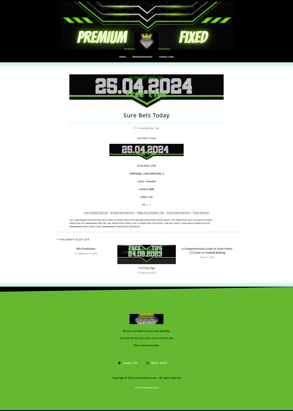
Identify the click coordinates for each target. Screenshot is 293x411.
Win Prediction (85, 249)
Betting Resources (142, 56)
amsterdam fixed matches (88, 220)
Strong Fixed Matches (122, 212)
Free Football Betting (95, 212)
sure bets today (172, 223)
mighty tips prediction (175, 220)
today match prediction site (195, 223)
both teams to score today (116, 220)
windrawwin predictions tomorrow (121, 226)
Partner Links (166, 56)
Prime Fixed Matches (178, 212)
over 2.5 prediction (141, 223)
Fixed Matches (201, 212)
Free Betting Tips (148, 128)
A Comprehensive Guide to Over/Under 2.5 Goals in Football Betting (207, 250)
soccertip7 (157, 223)
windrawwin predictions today (85, 226)
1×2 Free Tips (146, 268)
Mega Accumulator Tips (150, 212)
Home (122, 56)
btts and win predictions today (147, 220)
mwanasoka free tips (96, 223)
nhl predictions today (119, 223)
